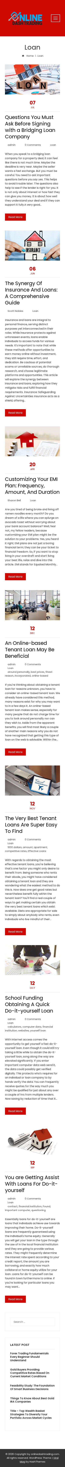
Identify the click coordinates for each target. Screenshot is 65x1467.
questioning (38, 1210)
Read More (15, 217)
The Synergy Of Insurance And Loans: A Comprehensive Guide (31, 293)
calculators (14, 1026)
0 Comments (33, 145)
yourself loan (38, 1030)
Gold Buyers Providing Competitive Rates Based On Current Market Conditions (29, 1373)
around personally (19, 672)
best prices (37, 672)
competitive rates (16, 851)
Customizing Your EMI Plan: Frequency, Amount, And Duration (32, 486)
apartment (40, 847)
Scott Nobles (15, 311)
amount (28, 847)
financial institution (30, 1206)
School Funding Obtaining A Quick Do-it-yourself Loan (29, 1004)
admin (12, 145)
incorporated (23, 675)
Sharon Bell (14, 500)
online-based (40, 675)
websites (23, 1030)
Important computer (17, 1210)
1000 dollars (15, 847)
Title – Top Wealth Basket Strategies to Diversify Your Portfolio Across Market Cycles (31, 1414)
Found (46, 1206)
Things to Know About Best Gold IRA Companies (32, 1400)
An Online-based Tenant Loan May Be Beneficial (29, 650)
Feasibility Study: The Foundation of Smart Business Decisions (32, 1387)
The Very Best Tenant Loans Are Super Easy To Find (31, 825)
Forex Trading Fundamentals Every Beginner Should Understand (29, 1356)
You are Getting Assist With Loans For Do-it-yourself (32, 1184)
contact (13, 1206)
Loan (53, 145)
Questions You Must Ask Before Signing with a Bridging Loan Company (30, 127)
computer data (31, 1026)
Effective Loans (37, 851)
